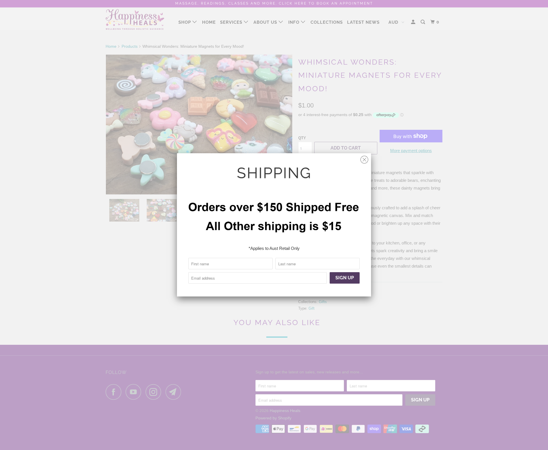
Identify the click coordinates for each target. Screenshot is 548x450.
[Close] (364, 158)
